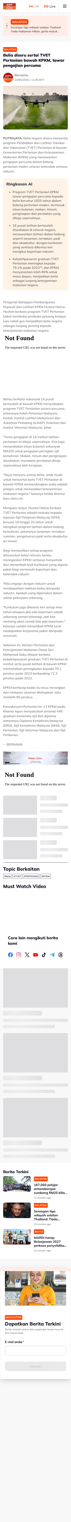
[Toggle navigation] (64, 6)
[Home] (9, 6)
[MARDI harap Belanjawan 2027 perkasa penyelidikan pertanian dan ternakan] (17, 1237)
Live (53, 6)
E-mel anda (13, 1342)
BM (31, 6)
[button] (6, 23)
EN (37, 6)
